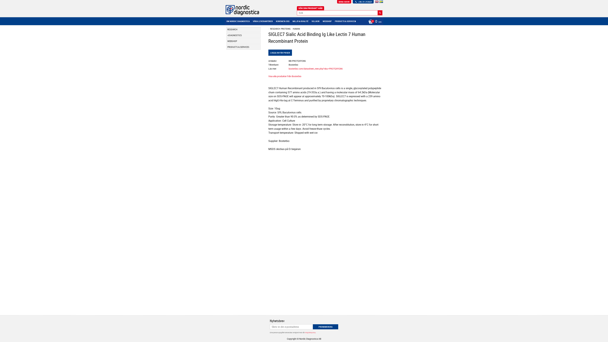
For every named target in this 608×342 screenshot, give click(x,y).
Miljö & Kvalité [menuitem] (300, 21)
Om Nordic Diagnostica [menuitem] (238, 21)
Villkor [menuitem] (316, 21)
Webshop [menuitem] (327, 21)
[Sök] (380, 12)
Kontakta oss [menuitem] (282, 21)
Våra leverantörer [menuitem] (263, 21)
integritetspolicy (310, 332)
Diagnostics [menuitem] (235, 35)
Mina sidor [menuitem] (344, 1)
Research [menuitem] (232, 29)
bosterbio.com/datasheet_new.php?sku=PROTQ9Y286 (316, 68)
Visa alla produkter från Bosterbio (284, 76)
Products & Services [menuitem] (345, 21)
